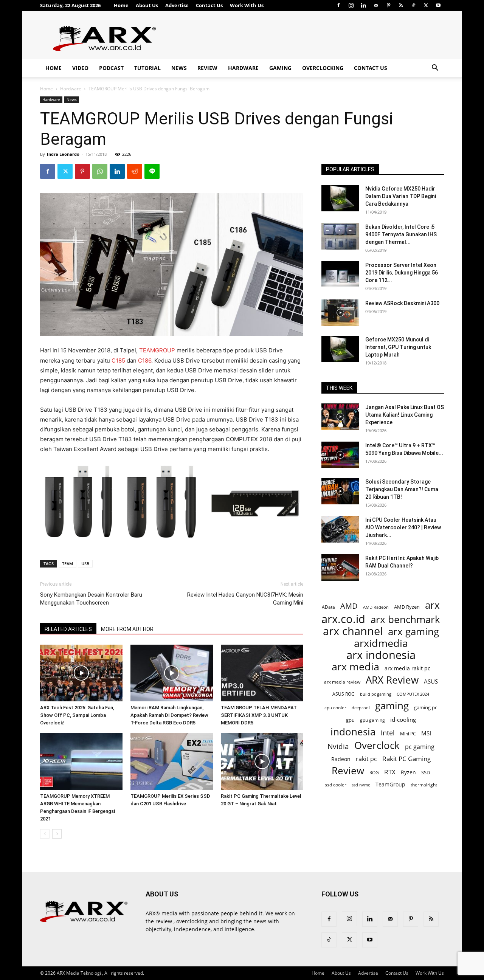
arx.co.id (343, 619)
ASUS (431, 681)
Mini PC (408, 733)
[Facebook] (338, 5)
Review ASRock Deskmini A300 (402, 303)
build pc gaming (375, 694)
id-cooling (403, 720)
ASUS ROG (343, 694)
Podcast (111, 67)
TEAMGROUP (157, 350)
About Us (147, 5)
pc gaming (419, 747)
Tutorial (147, 67)
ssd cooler (335, 785)
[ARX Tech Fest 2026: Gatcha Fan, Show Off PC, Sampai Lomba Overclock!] (81, 673)
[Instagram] (351, 5)
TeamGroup (390, 784)
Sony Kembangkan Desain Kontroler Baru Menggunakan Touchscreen (91, 598)
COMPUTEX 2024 (413, 694)
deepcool (361, 707)
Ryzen (408, 772)
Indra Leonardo (63, 154)
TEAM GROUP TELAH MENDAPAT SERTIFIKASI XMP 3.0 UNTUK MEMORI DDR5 (259, 715)
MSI (426, 733)
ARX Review (392, 680)
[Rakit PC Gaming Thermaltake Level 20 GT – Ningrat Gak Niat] (262, 761)
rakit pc (366, 759)
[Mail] (376, 5)
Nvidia (338, 747)
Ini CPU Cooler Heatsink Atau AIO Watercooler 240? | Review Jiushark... (403, 527)
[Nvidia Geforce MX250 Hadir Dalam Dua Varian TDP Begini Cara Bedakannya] (340, 198)
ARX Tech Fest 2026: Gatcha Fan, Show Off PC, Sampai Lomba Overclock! (77, 715)
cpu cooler (335, 707)
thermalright (424, 785)
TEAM (67, 563)
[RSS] (400, 5)
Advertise (177, 5)
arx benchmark (405, 619)
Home (121, 5)
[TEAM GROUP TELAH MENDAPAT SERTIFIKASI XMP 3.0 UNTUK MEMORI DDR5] (262, 673)
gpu (350, 719)
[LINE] (152, 171)
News (179, 67)
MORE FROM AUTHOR (127, 629)
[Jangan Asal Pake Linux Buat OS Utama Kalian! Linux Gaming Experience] (340, 416)
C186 (144, 360)
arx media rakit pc (407, 668)
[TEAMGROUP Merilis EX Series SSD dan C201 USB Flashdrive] (171, 761)
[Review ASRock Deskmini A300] (340, 312)
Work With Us (247, 5)
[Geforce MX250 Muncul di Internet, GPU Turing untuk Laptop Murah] (340, 349)
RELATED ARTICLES (68, 629)
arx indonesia (381, 655)
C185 (118, 360)
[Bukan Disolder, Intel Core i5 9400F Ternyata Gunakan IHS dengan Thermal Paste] (340, 236)
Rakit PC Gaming (406, 759)
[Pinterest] (388, 5)
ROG (374, 772)
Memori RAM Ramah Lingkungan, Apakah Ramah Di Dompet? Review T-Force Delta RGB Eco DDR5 (169, 715)
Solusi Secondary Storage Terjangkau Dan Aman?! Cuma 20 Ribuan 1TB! (401, 489)
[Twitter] (425, 5)
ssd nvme (361, 785)
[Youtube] (438, 5)
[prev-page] (45, 834)
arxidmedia (381, 643)
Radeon (341, 759)
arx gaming (413, 632)
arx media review (342, 682)
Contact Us (209, 5)
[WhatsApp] (99, 171)
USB (85, 563)
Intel (388, 733)
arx (432, 605)
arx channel (353, 631)
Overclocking (322, 67)
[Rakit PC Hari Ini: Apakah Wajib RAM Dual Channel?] (340, 567)
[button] (435, 68)
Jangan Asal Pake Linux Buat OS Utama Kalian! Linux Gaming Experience (404, 414)
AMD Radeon (376, 607)
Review (207, 67)
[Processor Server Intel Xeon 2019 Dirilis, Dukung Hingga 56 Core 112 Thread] (340, 274)
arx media (355, 667)
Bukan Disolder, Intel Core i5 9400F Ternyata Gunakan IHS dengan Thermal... (401, 234)
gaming (392, 706)
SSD (425, 772)
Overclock (377, 745)
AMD (349, 606)
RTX (390, 772)
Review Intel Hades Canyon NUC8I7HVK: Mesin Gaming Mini (245, 598)
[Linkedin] (363, 5)
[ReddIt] (134, 171)
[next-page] (57, 834)
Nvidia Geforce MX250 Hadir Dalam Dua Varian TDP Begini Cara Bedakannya (400, 196)
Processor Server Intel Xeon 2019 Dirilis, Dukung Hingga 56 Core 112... (401, 272)
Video (80, 67)
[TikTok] (413, 5)
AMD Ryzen (407, 606)
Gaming (280, 67)
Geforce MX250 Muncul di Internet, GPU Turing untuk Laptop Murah (398, 347)
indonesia (352, 732)
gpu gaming (372, 720)
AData (328, 607)
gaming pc (425, 707)
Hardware (243, 67)
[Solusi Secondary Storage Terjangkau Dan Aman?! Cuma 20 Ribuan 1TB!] (340, 491)
